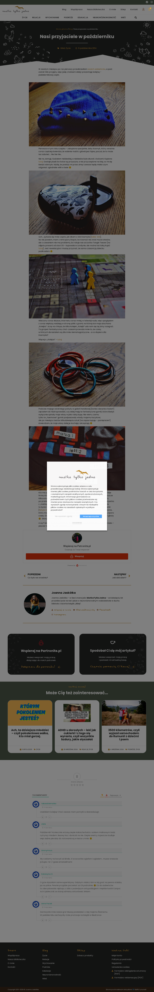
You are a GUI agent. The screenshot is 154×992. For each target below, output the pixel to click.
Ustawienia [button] (77, 522)
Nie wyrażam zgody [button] (63, 516)
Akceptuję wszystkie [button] (91, 516)
